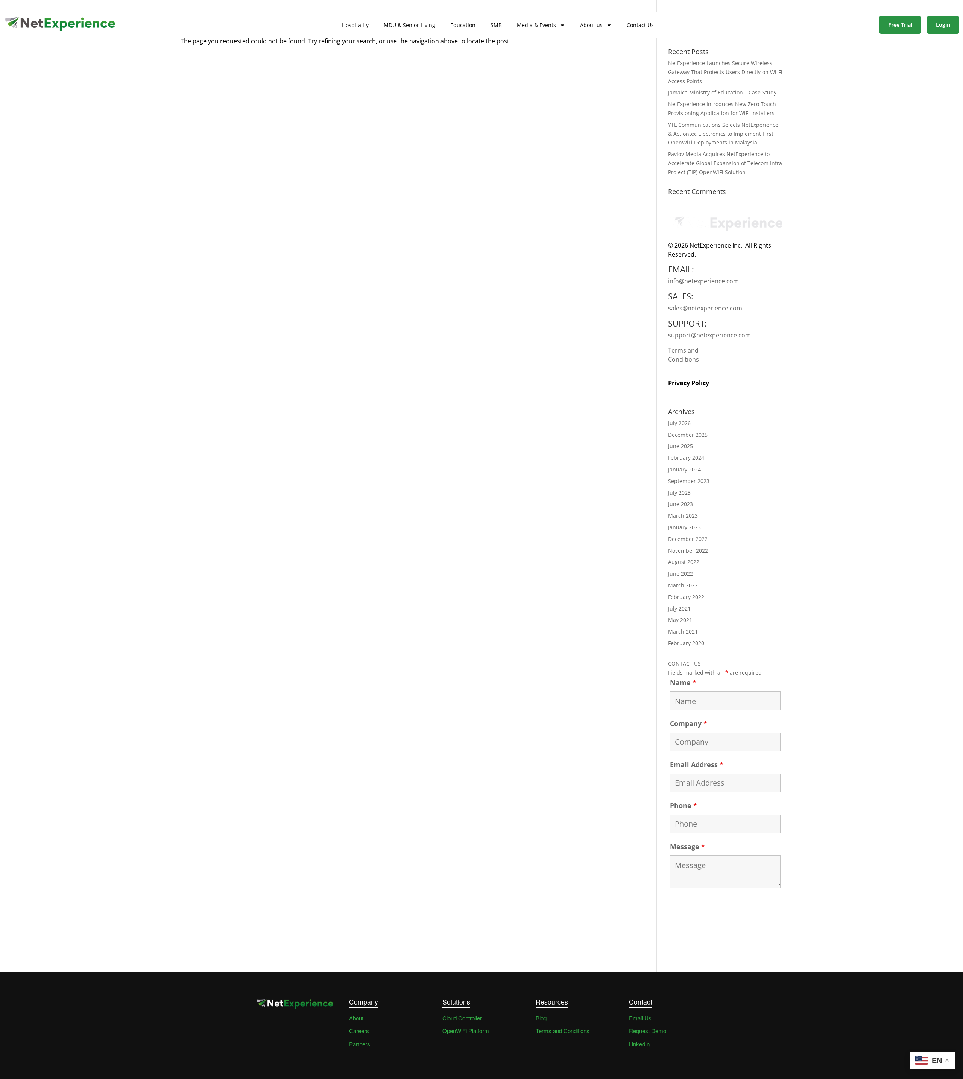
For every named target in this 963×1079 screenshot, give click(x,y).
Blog (541, 1018)
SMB (496, 25)
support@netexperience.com (709, 335)
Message (687, 846)
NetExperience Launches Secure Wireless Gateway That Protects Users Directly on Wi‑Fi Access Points (725, 72)
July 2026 (679, 423)
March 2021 (683, 631)
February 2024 (686, 457)
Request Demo (647, 1031)
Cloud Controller (462, 1018)
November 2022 (688, 550)
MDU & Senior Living (409, 25)
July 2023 (679, 492)
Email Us (640, 1018)
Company (688, 723)
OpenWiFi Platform (465, 1031)
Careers (359, 1031)
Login (943, 24)
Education (462, 25)
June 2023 (680, 504)
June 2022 (680, 573)
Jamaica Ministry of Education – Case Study (722, 92)
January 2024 (684, 469)
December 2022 (688, 539)
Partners (359, 1044)
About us (591, 25)
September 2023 (688, 481)
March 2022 (683, 585)
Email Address (696, 764)
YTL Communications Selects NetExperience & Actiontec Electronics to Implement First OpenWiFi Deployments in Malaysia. (723, 133)
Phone (683, 805)
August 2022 (683, 561)
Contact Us (640, 25)
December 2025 (688, 434)
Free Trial (900, 24)
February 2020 (686, 643)
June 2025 (680, 446)
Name (683, 682)
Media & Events (536, 25)
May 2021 (680, 619)
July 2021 (679, 608)
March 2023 (683, 515)
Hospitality (355, 25)
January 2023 (684, 527)
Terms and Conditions (683, 354)
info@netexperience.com (703, 281)
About (356, 1018)
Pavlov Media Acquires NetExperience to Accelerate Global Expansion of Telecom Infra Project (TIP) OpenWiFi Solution (725, 163)
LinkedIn (639, 1044)
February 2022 (686, 596)
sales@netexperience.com (705, 308)
